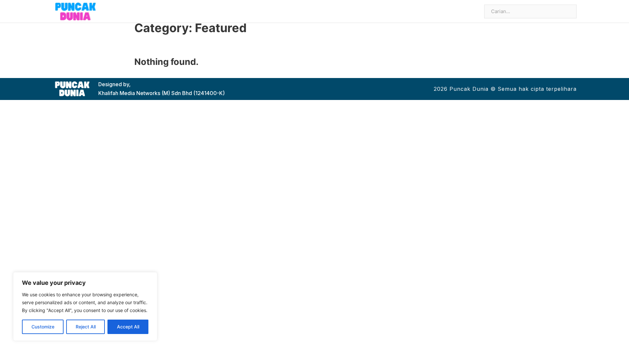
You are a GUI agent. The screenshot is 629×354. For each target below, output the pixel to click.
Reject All (86, 326)
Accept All (128, 326)
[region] (85, 306)
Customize (42, 326)
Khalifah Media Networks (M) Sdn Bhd (145, 93)
